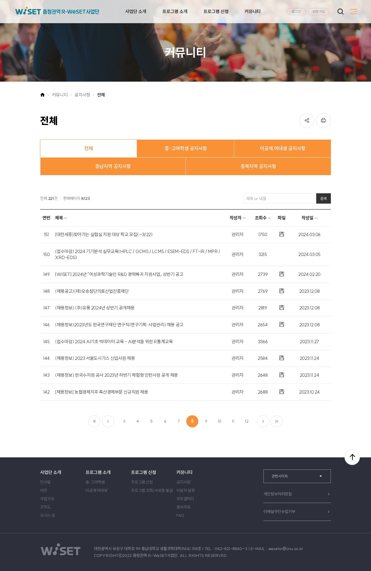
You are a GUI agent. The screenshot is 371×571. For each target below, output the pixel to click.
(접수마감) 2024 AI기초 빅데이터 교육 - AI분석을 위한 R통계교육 (114, 341)
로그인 (296, 11)
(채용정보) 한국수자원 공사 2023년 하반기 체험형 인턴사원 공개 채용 (116, 375)
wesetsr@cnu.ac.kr (285, 548)
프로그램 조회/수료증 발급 (152, 490)
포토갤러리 (185, 498)
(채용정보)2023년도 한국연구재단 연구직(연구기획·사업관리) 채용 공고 (119, 325)
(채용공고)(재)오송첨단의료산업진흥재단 (92, 291)
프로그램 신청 (216, 11)
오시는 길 (47, 515)
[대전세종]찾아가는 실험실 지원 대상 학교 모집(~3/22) (104, 234)
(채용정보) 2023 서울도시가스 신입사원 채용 (95, 358)
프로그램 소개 (175, 11)
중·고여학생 (95, 482)
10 (219, 421)
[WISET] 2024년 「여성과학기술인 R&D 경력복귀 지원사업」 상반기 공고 (119, 274)
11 (233, 421)
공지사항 (82, 95)
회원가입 (318, 11)
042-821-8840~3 (231, 548)
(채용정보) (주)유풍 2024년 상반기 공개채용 (95, 308)
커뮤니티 (253, 11)
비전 (43, 490)
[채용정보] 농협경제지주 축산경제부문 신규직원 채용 (101, 392)
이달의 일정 (185, 490)
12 (246, 421)
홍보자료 (183, 507)
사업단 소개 (135, 11)
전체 (101, 95)
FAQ (180, 515)
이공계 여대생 (97, 490)
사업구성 (47, 498)
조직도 (45, 507)
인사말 (45, 482)
